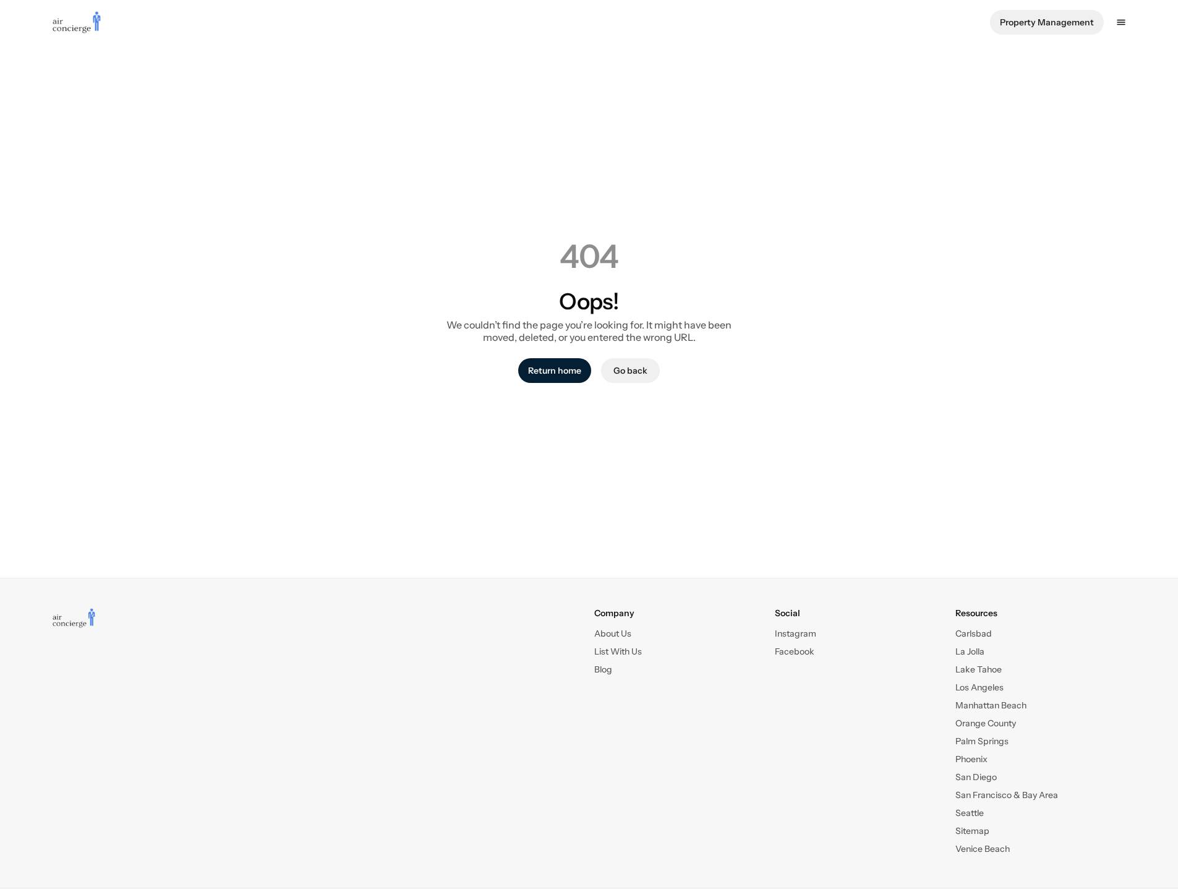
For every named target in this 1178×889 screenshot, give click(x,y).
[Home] (74, 618)
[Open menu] (1121, 22)
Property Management (1047, 22)
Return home (554, 370)
